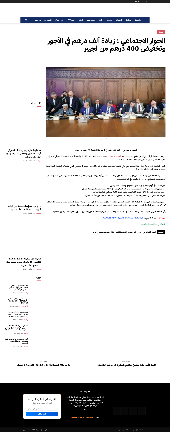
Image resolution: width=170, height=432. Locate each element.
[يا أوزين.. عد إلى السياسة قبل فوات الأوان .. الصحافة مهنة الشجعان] (23, 183)
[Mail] (33, 1)
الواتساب (145, 224)
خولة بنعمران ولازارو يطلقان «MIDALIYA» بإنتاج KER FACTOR (18, 301)
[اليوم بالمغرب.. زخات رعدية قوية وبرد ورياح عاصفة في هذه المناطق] (35, 342)
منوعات (25, 346)
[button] (26, 20)
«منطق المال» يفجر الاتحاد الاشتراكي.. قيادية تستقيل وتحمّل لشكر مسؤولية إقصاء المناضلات (23, 153)
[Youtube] (24, 1)
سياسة (38, 161)
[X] (158, 59)
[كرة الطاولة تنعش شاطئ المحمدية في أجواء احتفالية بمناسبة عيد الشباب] (35, 289)
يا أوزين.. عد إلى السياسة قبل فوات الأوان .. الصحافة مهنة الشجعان (24, 207)
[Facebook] (40, 1)
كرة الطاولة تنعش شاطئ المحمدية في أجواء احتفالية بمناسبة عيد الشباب (18, 287)
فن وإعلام (24, 306)
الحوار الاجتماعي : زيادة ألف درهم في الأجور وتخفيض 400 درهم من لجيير (127, 232)
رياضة (26, 293)
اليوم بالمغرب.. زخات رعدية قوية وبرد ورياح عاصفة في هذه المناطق (16, 341)
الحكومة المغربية (114, 156)
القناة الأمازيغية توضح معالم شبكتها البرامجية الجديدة (126, 365)
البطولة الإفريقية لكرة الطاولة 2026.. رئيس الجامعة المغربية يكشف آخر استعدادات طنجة (17, 314)
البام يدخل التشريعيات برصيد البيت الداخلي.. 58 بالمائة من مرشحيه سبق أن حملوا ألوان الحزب (23, 262)
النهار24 (162, 217)
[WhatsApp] (27, 1)
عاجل (94, 232)
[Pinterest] (152, 59)
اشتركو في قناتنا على (157, 224)
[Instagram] (37, 1)
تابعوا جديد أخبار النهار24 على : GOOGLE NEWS (124, 217)
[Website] (30, 1)
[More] (141, 59)
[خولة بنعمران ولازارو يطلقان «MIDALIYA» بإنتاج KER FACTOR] (35, 302)
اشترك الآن (42, 414)
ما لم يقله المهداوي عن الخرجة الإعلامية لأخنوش (43, 365)
